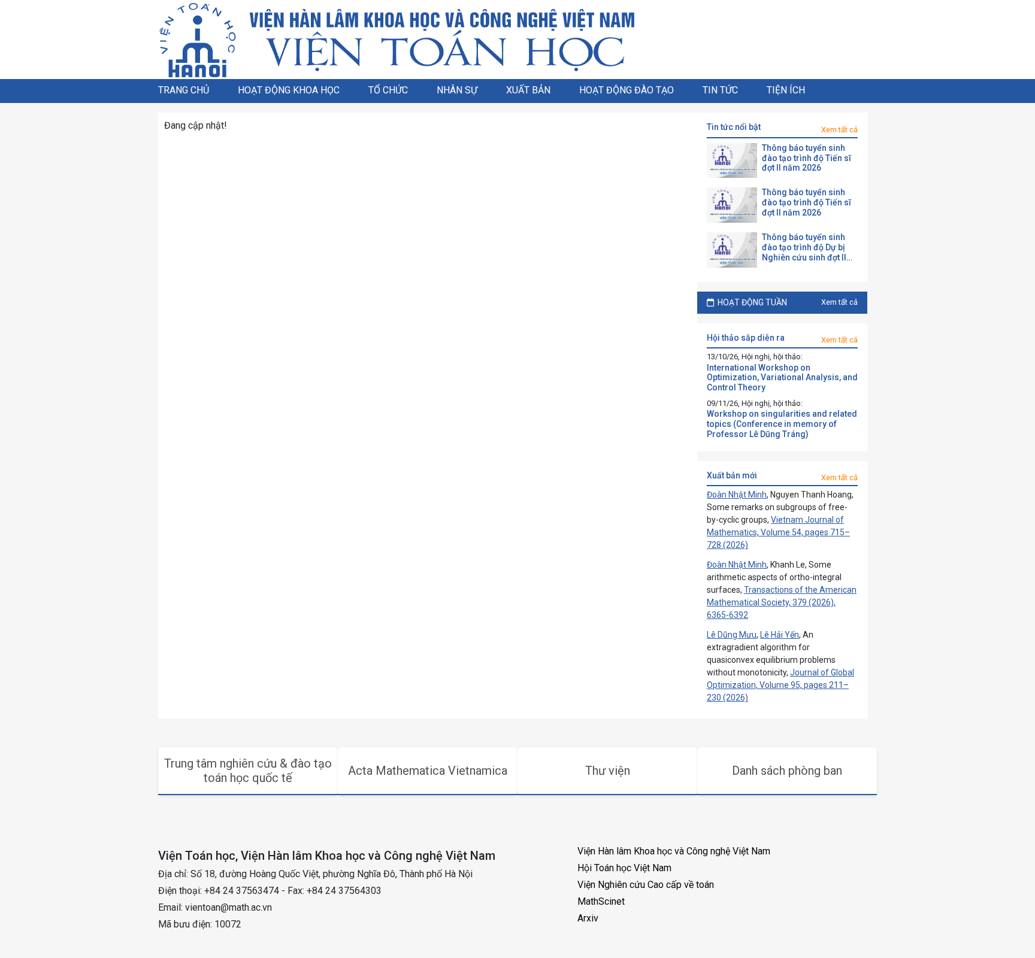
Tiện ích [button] (786, 90)
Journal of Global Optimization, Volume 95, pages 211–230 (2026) (780, 685)
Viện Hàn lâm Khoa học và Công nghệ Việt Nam (673, 851)
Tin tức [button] (720, 90)
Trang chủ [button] (183, 90)
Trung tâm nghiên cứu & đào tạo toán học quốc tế (248, 770)
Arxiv (587, 918)
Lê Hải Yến (779, 634)
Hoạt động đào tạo (626, 90)
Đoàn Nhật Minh (737, 494)
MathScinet (601, 901)
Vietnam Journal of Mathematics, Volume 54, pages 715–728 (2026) (778, 532)
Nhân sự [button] (457, 90)
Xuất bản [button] (528, 90)
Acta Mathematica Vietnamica (427, 770)
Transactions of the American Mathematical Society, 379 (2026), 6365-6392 (782, 602)
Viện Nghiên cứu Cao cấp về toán (645, 884)
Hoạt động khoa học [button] (289, 90)
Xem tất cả (839, 129)
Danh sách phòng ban (787, 770)
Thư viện (607, 770)
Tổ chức (388, 90)
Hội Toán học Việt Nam (624, 868)
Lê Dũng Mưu (731, 634)
